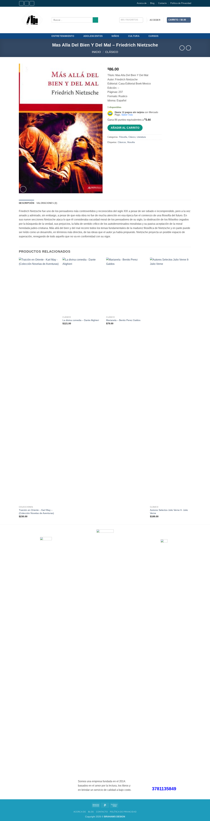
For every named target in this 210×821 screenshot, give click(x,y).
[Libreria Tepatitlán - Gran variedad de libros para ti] (33, 20)
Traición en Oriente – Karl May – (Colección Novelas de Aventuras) (36, 511)
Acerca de (142, 3)
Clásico (111, 52)
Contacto (162, 3)
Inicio (96, 52)
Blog (152, 3)
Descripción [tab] (26, 203)
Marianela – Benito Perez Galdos (123, 320)
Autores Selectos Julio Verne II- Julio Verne (169, 511)
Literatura (141, 137)
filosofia (131, 142)
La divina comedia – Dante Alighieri (81, 320)
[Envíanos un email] (32, 3)
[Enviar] (95, 20)
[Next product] (182, 47)
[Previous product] (188, 47)
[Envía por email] (122, 149)
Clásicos (122, 142)
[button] (155, 20)
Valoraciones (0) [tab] (46, 203)
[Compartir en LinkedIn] (134, 149)
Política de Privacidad (180, 3)
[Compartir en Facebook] (110, 149)
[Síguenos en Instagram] (26, 3)
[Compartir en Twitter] (116, 149)
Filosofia (123, 137)
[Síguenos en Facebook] (21, 3)
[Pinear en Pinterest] (128, 149)
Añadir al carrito (125, 127)
